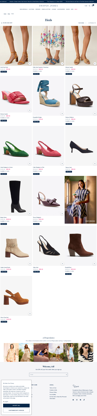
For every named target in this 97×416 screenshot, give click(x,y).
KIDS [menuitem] (72, 9)
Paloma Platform (69, 117)
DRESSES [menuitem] (37, 9)
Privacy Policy (53, 392)
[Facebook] (74, 400)
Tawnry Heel (68, 167)
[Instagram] (78, 400)
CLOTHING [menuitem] (31, 9)
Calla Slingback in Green (6, 167)
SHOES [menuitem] (68, 9)
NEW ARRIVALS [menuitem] (24, 9)
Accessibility (53, 394)
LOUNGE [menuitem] (54, 9)
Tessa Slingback (37, 217)
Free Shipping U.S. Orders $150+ (49, 1)
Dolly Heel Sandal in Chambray (40, 67)
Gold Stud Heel (4, 67)
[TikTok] (85, 399)
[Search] (89, 6)
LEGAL (52, 384)
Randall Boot (68, 267)
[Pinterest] (81, 400)
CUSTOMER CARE (32, 384)
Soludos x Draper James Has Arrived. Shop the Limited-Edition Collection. (20, 1)
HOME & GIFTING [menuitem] (46, 9)
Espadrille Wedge (37, 117)
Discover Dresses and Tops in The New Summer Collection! (74, 1)
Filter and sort (7, 22)
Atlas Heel (35, 267)
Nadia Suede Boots (5, 267)
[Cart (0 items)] (92, 6)
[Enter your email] (66, 374)
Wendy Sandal (69, 67)
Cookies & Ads (53, 390)
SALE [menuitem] (76, 9)
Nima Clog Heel (4, 317)
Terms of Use (53, 388)
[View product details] (16, 46)
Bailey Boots (3, 217)
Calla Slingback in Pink (38, 167)
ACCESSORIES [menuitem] (61, 9)
